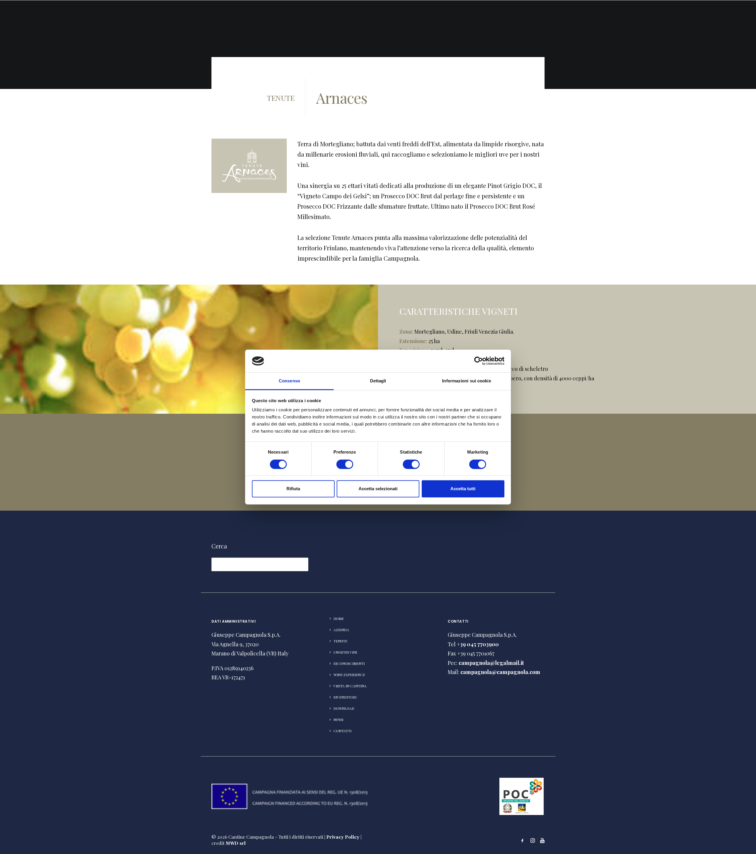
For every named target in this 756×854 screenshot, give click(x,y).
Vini (487, 19)
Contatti (719, 19)
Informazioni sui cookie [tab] (466, 380)
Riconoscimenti (522, 19)
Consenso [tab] (289, 380)
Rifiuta (293, 488)
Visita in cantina (574, 19)
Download (660, 19)
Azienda (434, 19)
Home (338, 618)
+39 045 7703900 (478, 644)
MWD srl (236, 843)
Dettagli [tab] (378, 380)
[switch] (344, 464)
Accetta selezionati (378, 488)
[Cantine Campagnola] (30, 19)
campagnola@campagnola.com (500, 672)
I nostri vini (345, 652)
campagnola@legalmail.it (491, 662)
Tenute (463, 19)
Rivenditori (621, 19)
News (691, 19)
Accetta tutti (462, 488)
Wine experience (349, 674)
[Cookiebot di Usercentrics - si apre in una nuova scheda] (478, 361)
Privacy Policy (342, 837)
